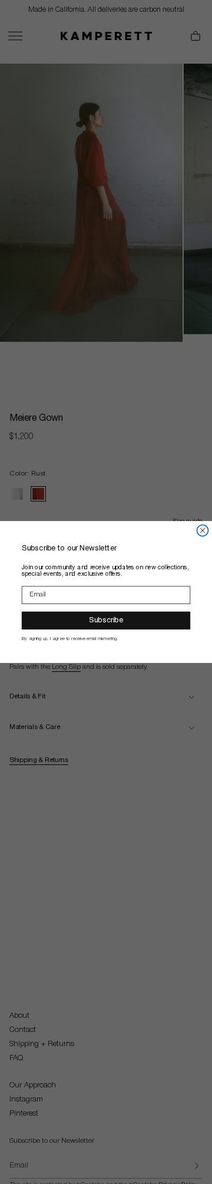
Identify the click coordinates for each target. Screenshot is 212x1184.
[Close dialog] (202, 530)
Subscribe (106, 620)
